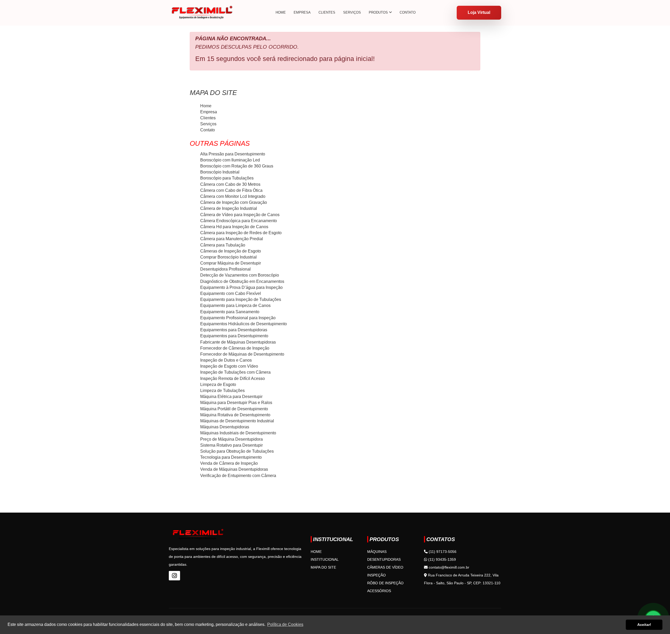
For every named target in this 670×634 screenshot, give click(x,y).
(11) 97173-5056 (442, 551)
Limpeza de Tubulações (222, 390)
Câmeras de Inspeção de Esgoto (230, 251)
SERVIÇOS (352, 12)
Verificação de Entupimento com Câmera (238, 475)
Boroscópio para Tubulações (227, 178)
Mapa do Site (323, 567)
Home (205, 106)
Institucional (325, 559)
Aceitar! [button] (644, 624)
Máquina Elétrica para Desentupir (231, 396)
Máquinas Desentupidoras (224, 427)
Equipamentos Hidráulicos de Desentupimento (243, 324)
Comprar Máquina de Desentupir (230, 263)
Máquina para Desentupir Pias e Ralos (236, 402)
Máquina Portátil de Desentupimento (234, 409)
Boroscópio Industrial (219, 172)
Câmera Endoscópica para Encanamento (238, 220)
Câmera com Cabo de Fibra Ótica (231, 190)
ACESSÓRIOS (379, 591)
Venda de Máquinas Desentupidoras (234, 469)
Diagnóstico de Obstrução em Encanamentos (242, 281)
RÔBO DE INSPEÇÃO (385, 583)
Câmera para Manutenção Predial (231, 239)
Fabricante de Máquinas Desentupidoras (238, 342)
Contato (207, 130)
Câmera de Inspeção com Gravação (233, 202)
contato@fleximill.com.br (448, 567)
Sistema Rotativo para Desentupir (231, 445)
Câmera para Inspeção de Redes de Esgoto (241, 233)
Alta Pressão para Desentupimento (232, 154)
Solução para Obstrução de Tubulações (237, 451)
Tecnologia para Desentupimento (231, 457)
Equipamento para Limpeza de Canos (235, 305)
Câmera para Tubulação (222, 245)
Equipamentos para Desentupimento (234, 336)
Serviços (208, 124)
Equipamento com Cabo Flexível (230, 293)
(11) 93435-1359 (441, 559)
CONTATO (408, 12)
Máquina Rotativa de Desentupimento (235, 415)
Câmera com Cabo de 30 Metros (230, 184)
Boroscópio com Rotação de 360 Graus (236, 166)
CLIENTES (327, 12)
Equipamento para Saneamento (229, 312)
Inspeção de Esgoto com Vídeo (229, 366)
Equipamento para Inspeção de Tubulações (240, 299)
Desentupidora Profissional (225, 269)
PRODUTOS (379, 12)
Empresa (208, 112)
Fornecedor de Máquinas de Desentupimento (242, 354)
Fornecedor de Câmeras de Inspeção (234, 348)
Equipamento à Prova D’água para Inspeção (241, 287)
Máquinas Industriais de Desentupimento (238, 433)
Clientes (208, 118)
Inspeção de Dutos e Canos (226, 360)
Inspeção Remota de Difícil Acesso (232, 378)
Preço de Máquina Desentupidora (231, 439)
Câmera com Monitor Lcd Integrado (232, 196)
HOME (281, 12)
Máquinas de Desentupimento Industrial (237, 421)
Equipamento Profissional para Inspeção (238, 318)
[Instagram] (174, 575)
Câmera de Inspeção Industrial (228, 208)
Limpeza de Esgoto (218, 384)
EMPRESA (302, 12)
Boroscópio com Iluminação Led (230, 160)
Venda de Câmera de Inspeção (229, 463)
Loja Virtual (479, 12)
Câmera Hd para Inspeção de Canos (234, 227)
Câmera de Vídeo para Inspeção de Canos (240, 214)
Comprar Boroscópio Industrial (228, 257)
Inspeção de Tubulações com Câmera (235, 372)
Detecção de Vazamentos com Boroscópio (239, 275)
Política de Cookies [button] (285, 624)
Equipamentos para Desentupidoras (233, 330)
